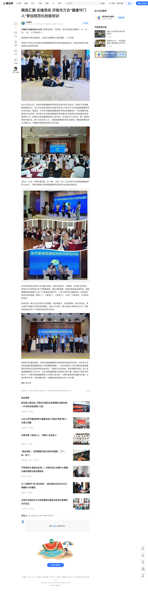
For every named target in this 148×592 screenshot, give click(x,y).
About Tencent (32, 577)
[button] (121, 17)
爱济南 (23, 444)
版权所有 (58, 585)
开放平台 (51, 577)
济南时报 (24, 460)
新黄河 (23, 492)
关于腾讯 (24, 577)
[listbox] (55, 453)
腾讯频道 (83, 577)
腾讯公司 (53, 585)
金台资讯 (24, 427)
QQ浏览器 (76, 577)
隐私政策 (45, 577)
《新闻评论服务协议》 (48, 516)
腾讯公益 (70, 577)
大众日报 (24, 509)
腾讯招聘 (64, 577)
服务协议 (39, 577)
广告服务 (58, 577)
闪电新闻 (24, 411)
